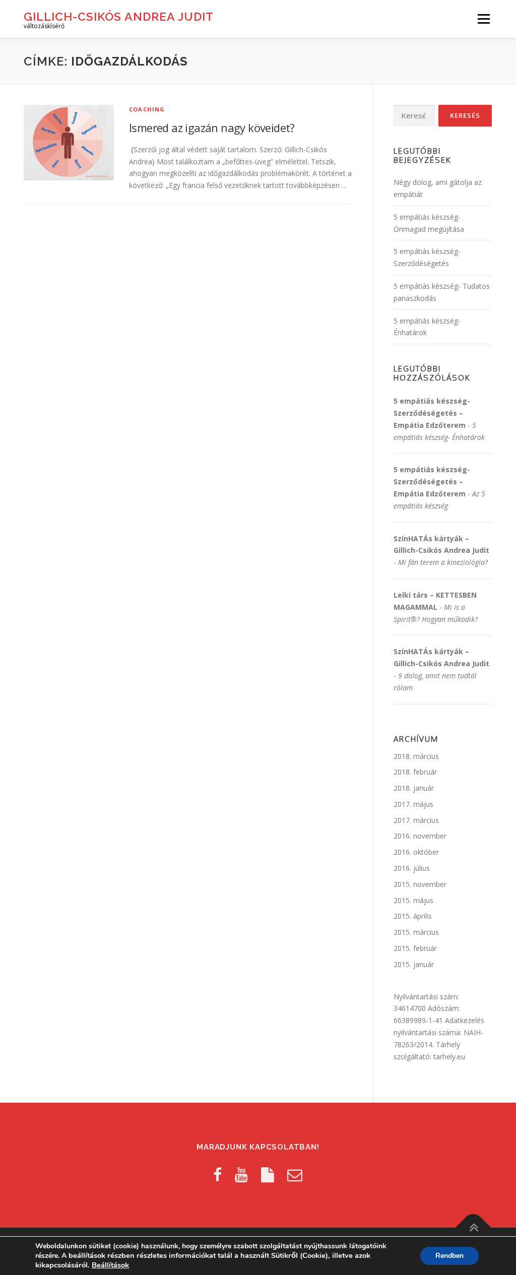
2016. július (412, 868)
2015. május (413, 900)
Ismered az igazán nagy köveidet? (212, 127)
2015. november (420, 884)
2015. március (416, 932)
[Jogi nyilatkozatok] (267, 1174)
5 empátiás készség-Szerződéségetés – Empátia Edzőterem (432, 413)
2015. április (413, 916)
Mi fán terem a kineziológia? (443, 562)
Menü (483, 19)
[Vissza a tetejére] (473, 1228)
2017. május (413, 804)
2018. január (414, 788)
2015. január (414, 964)
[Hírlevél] (294, 1174)
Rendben (449, 1255)
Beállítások (110, 1264)
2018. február (415, 772)
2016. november (420, 836)
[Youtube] (241, 1174)
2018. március (416, 756)
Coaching (147, 109)
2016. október (416, 852)
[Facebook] (217, 1174)
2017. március (416, 820)
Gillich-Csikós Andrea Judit (119, 16)
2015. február (415, 948)
